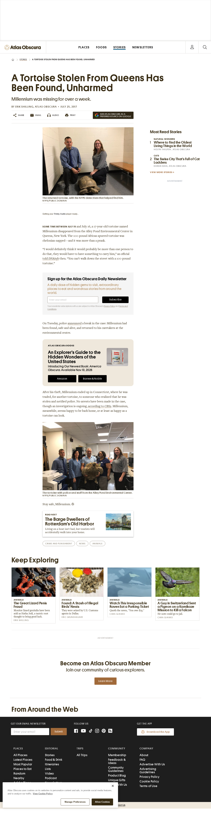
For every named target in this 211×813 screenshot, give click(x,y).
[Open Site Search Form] (205, 47)
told (51, 258)
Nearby (19, 778)
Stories (23, 60)
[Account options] (192, 47)
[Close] (112, 785)
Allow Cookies (102, 802)
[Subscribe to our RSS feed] (110, 731)
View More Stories (161, 172)
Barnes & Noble (92, 378)
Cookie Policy (149, 781)
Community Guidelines (116, 769)
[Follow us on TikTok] (90, 731)
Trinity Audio (60, 214)
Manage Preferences (75, 802)
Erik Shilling (24, 106)
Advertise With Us (152, 764)
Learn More (105, 681)
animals (97, 543)
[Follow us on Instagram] (97, 731)
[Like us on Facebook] (76, 731)
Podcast (51, 778)
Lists (48, 768)
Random (19, 773)
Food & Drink (53, 759)
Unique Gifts (116, 780)
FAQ (142, 759)
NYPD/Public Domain (55, 201)
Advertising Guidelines (148, 770)
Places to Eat (23, 768)
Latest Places (23, 759)
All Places (21, 755)
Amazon (62, 378)
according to (99, 406)
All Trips (82, 755)
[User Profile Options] (192, 47)
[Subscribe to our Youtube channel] (83, 731)
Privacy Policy (109, 306)
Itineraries (52, 764)
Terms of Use (148, 786)
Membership (117, 755)
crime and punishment (58, 543)
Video (49, 773)
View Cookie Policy (43, 793)
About (144, 755)
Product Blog (117, 775)
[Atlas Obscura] (23, 47)
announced (75, 323)
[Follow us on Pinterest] (104, 731)
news (82, 543)
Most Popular (23, 764)
